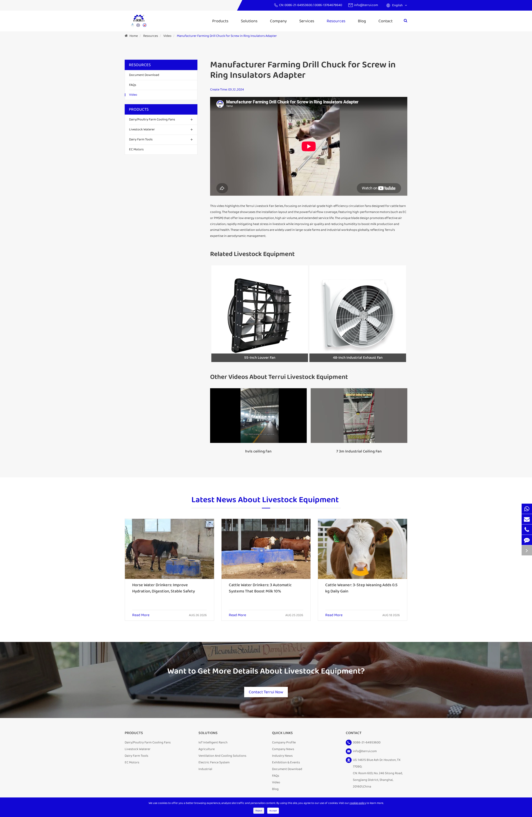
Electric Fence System (214, 762)
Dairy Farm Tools (141, 139)
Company (278, 21)
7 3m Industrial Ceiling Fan (359, 451)
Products (220, 21)
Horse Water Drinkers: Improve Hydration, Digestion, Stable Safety (163, 588)
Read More (140, 615)
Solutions (249, 21)
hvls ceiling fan (258, 451)
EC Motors (136, 149)
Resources (336, 21)
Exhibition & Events (286, 762)
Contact (385, 21)
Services (306, 21)
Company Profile (284, 742)
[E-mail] (527, 519)
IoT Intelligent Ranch (213, 742)
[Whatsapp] (527, 509)
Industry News (282, 755)
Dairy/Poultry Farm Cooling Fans (152, 119)
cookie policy (358, 803)
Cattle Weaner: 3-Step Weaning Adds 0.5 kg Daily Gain (361, 588)
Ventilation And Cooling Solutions (222, 755)
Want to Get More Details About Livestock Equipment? (266, 671)
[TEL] (527, 529)
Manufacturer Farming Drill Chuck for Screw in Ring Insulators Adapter (227, 35)
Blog (362, 21)
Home (133, 35)
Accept (273, 811)
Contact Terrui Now (266, 692)
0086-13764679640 (328, 5)
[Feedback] (527, 540)
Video (167, 35)
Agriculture (206, 749)
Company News (283, 749)
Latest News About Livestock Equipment (265, 500)
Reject (258, 811)
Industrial (205, 769)
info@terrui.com (366, 5)
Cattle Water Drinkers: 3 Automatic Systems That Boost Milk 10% (260, 588)
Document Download (144, 75)
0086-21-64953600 (298, 5)
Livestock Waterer (142, 129)
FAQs (132, 85)
